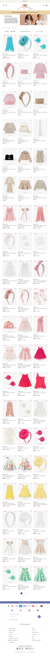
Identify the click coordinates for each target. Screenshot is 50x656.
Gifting (33, 628)
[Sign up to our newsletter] (39, 616)
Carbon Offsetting (13, 640)
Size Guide (11, 636)
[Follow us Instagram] (20, 610)
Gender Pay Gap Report (13, 638)
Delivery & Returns (12, 628)
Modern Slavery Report (36, 640)
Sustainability (11, 642)
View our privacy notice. (13, 619)
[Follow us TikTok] (38, 610)
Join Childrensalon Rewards (25, 602)
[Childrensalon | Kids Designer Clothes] (25, 5)
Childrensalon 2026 (24, 652)
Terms (33, 636)
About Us (10, 634)
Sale (24, 8)
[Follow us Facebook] (12, 610)
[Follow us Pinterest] (29, 610)
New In (18, 8)
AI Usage (33, 634)
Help (33, 638)
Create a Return (12, 630)
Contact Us (11, 632)
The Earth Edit (26, 624)
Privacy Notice (35, 632)
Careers (33, 630)
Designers (30, 8)
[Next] (28, 593)
